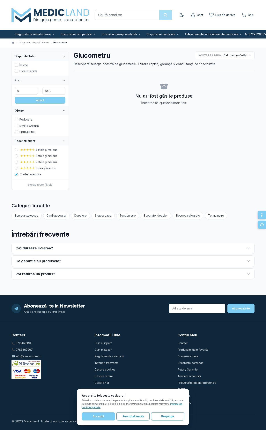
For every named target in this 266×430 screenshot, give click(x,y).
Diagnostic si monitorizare (33, 34)
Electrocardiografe (188, 215)
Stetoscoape (103, 215)
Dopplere (80, 215)
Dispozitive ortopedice (76, 34)
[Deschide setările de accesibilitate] (262, 215)
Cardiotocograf (56, 215)
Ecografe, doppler (156, 215)
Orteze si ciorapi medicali (119, 34)
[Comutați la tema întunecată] (181, 15)
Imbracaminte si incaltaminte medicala (211, 34)
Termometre (216, 215)
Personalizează (133, 416)
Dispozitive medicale (161, 34)
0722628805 (257, 34)
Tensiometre (128, 215)
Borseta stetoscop (26, 215)
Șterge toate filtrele (40, 184)
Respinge (167, 416)
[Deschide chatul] (262, 225)
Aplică (40, 100)
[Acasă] (12, 42)
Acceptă (98, 416)
